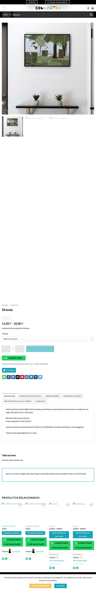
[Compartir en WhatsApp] (4, 377)
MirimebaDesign (56, 560)
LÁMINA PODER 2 (33, 526)
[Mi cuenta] (88, 8)
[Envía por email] (18, 377)
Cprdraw (16, 551)
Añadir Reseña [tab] (52, 396)
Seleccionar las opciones (59, 534)
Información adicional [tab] (30, 396)
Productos (15, 305)
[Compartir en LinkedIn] (31, 377)
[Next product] (4, 318)
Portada (5, 305)
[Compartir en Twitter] (13, 377)
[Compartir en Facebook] (9, 377)
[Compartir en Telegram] (40, 377)
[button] (4, 8)
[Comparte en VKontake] (27, 377)
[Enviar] (91, 14)
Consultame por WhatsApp (12, 541)
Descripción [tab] (9, 396)
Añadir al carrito (40, 349)
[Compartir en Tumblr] (36, 377)
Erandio (52, 526)
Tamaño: (5, 334)
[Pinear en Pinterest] (22, 377)
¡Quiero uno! (15, 358)
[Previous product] (9, 318)
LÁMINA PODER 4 (9, 526)
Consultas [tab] (40, 401)
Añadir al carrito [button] (12, 533)
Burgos (75, 526)
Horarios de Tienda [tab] (72, 396)
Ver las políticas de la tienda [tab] (17, 401)
